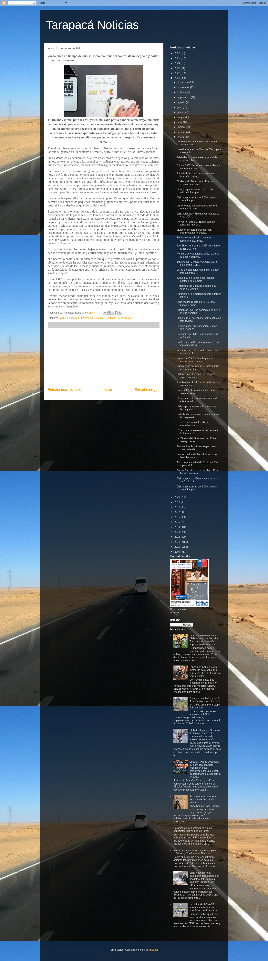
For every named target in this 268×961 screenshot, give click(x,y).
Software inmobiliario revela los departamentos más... (194, 239)
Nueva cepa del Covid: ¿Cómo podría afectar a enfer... (198, 368)
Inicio (108, 390)
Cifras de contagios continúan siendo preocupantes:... (198, 271)
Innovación (86, 317)
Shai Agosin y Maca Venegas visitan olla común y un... (197, 263)
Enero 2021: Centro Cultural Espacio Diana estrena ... (197, 392)
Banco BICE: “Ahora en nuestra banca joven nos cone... (198, 167)
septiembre (184, 97)
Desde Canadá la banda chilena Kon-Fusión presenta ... (198, 472)
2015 (177, 521)
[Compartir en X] (112, 313)
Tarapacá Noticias (92, 24)
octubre (182, 92)
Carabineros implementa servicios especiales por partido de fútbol (192, 829)
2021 (177, 77)
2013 (177, 531)
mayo (181, 117)
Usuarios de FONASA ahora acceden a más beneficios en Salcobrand (204, 907)
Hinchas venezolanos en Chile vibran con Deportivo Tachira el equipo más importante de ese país (204, 640)
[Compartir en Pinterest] (120, 313)
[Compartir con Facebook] (116, 313)
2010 (177, 546)
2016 (177, 517)
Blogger (153, 949)
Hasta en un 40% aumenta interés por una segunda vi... (198, 344)
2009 (177, 551)
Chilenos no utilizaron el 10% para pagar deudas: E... (196, 376)
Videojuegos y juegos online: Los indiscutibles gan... (195, 191)
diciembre (183, 82)
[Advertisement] (103, 357)
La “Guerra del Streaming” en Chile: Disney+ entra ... (197, 440)
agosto (182, 102)
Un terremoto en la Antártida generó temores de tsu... (197, 207)
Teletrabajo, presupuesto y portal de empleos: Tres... (197, 159)
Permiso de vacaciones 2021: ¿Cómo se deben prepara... (198, 255)
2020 (177, 497)
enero (181, 136)
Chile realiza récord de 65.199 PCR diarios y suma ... (196, 303)
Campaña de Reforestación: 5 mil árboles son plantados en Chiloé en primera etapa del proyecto (205, 703)
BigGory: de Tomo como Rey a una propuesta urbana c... (197, 183)
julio (180, 107)
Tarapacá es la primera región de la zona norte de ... (196, 448)
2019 (177, 502)
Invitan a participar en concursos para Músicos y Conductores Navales (194, 852)
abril (180, 122)
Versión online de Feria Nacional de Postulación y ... (197, 456)
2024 (177, 63)
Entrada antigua (147, 390)
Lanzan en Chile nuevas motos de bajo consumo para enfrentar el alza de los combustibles (205, 672)
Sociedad (111, 317)
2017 (177, 511)
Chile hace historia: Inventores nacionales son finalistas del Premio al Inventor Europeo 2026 (204, 877)
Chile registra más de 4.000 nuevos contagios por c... (197, 199)
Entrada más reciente (64, 390)
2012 (177, 536)
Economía (73, 317)
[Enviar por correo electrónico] (105, 313)
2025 (177, 58)
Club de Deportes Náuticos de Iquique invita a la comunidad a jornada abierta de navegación (205, 735)
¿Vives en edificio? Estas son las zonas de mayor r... (196, 223)
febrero (182, 132)
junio (181, 112)
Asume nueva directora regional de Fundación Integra (203, 799)
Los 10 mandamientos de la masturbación (192, 424)
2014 (177, 527)
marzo (181, 126)
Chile (63, 317)
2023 (177, 68)
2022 (177, 73)
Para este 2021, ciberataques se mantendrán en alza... (195, 360)
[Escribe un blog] (109, 313)
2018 (177, 507)
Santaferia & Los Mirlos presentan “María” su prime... (196, 175)
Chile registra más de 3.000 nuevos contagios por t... (197, 488)
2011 (177, 541)
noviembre (184, 87)
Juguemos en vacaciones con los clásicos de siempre (196, 279)
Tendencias (124, 317)
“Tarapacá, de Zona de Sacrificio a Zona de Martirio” (196, 287)
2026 (177, 53)
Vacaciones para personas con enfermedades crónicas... (194, 231)
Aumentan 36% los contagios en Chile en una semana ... (198, 311)
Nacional (99, 317)
